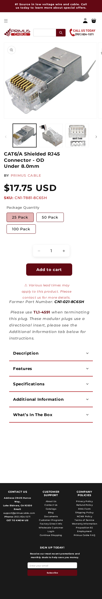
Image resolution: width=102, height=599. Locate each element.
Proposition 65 (84, 527)
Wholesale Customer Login (51, 529)
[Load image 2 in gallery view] (51, 135)
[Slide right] (96, 137)
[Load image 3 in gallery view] (77, 135)
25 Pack (20, 217)
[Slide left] (6, 137)
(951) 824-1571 (22, 516)
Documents (51, 516)
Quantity (14, 240)
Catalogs (51, 509)
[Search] (61, 32)
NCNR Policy (84, 516)
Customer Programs (51, 520)
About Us (51, 501)
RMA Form (84, 509)
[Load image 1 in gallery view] (24, 135)
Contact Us (51, 505)
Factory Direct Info (51, 523)
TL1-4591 (41, 312)
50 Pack (50, 217)
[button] (5, 21)
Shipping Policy (84, 512)
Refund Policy (84, 505)
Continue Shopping (51, 535)
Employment (84, 531)
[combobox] (49, 32)
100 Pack (21, 229)
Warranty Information (84, 523)
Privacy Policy (84, 501)
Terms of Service (84, 520)
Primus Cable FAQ (84, 535)
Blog (51, 512)
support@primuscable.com (19, 513)
